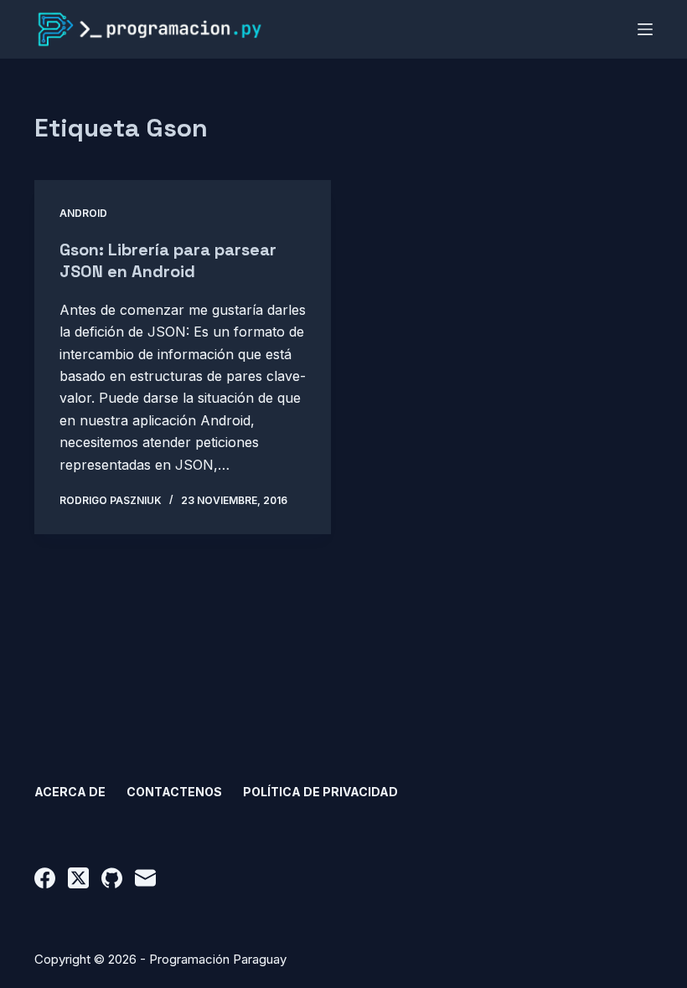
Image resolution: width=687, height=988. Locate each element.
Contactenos (174, 792)
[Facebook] (44, 877)
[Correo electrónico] (145, 877)
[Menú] (645, 29)
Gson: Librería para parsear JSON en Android (167, 260)
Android (83, 213)
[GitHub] (111, 877)
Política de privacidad (320, 792)
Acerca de (70, 792)
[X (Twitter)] (78, 877)
